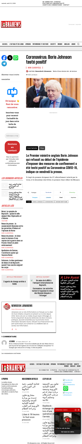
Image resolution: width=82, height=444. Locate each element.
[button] (78, 44)
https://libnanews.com (18, 309)
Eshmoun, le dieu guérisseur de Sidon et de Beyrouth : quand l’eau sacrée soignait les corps (12, 264)
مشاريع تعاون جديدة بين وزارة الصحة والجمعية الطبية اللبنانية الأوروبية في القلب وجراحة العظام (16, 195)
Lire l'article (32, 148)
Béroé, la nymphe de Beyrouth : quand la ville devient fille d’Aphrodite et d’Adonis (11, 215)
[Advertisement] (41, 22)
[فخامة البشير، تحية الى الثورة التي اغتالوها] (4, 186)
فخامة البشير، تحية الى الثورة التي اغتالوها (15, 186)
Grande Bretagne (61, 201)
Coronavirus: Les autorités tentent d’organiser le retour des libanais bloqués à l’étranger (43, 292)
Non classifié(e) (7, 233)
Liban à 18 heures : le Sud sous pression (30, 417)
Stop (42, 148)
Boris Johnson (38, 201)
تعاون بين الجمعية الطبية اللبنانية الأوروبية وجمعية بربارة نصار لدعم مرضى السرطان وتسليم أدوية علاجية (50, 392)
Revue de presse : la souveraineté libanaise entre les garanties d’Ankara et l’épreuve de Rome (12, 227)
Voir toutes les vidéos (67, 432)
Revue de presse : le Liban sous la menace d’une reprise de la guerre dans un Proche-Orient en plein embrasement (12, 240)
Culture (4, 220)
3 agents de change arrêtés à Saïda (14, 282)
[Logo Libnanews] (11, 24)
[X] (16, 329)
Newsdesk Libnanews (43, 71)
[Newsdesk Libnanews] (27, 71)
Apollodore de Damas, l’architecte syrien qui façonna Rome (9, 252)
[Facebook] (12, 329)
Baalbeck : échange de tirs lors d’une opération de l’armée (50, 411)
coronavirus (49, 201)
